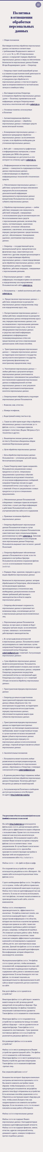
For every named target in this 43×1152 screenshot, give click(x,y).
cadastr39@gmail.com (10, 653)
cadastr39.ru (35, 104)
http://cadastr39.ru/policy (20, 795)
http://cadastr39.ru (16, 824)
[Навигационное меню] (38, 5)
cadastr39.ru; (31, 160)
